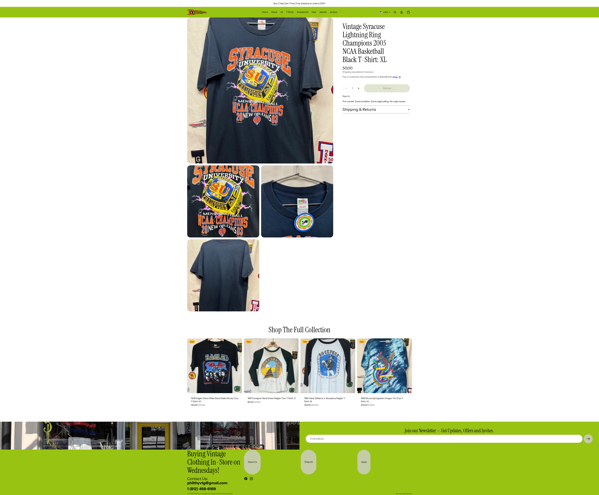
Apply (364, 462)
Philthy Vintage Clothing (204, 493)
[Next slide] (237, 365)
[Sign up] (588, 438)
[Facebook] (246, 478)
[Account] (401, 12)
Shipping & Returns (359, 109)
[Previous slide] (192, 365)
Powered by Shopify (224, 493)
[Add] (237, 388)
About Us (252, 462)
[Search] (395, 12)
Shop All (308, 462)
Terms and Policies (404, 494)
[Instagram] (251, 478)
